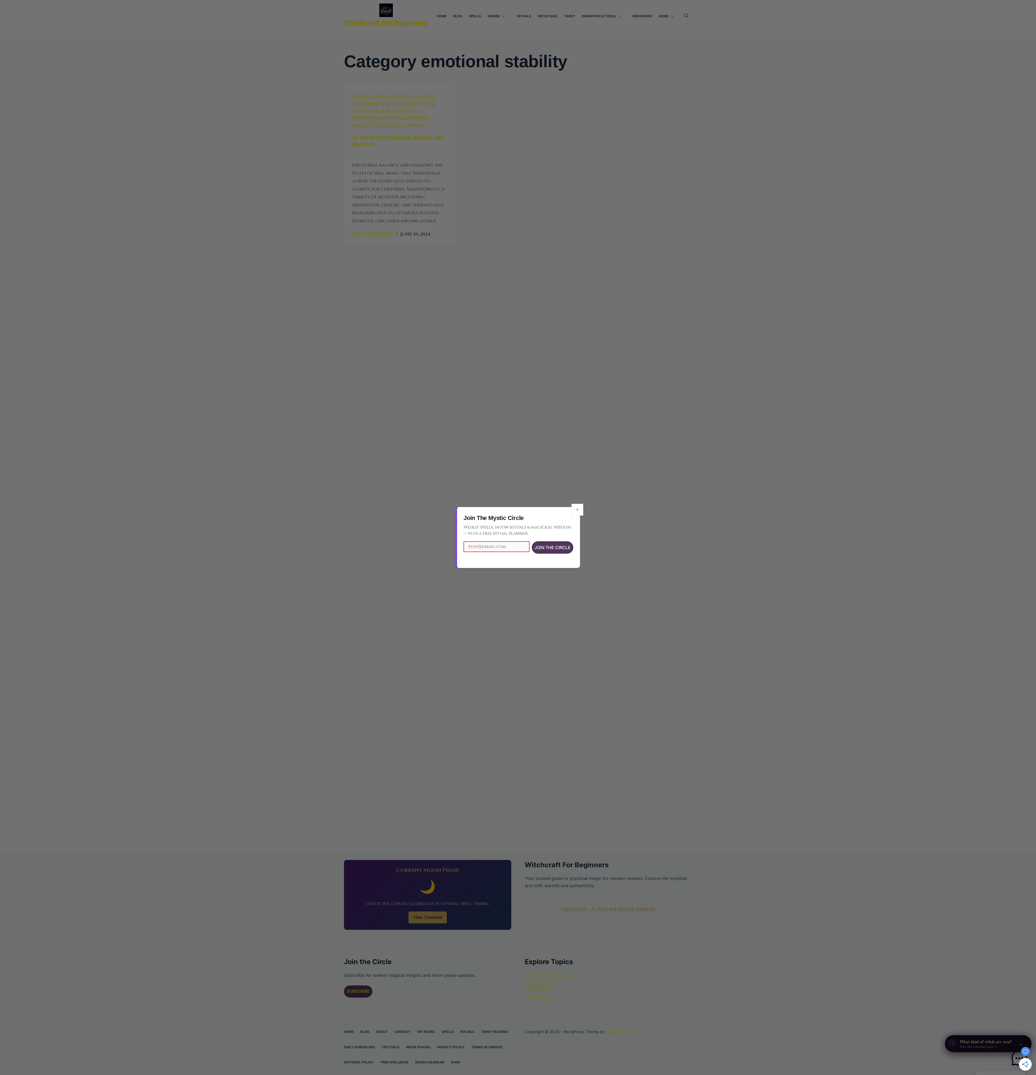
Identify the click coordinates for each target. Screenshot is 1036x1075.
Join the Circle (552, 547)
